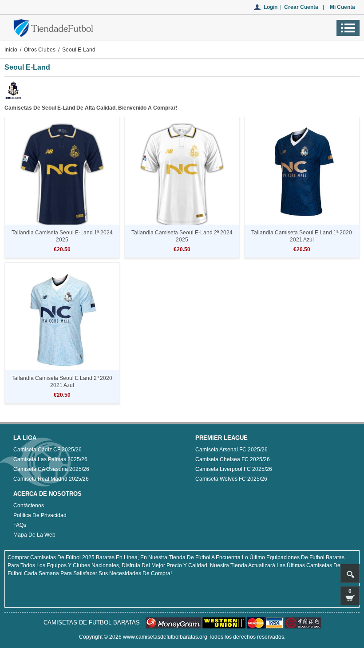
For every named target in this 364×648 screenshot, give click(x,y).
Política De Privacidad (40, 515)
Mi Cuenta (342, 7)
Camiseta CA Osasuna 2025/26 (51, 469)
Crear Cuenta (301, 7)
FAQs (19, 525)
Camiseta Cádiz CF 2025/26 (47, 449)
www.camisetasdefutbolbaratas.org (165, 637)
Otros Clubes (39, 49)
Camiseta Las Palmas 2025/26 (50, 459)
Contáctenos (28, 505)
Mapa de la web (34, 535)
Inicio (10, 49)
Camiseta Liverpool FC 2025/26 (233, 469)
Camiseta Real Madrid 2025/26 (51, 479)
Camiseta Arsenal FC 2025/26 (231, 449)
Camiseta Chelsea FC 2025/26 (232, 459)
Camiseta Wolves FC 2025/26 (231, 479)
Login (270, 7)
